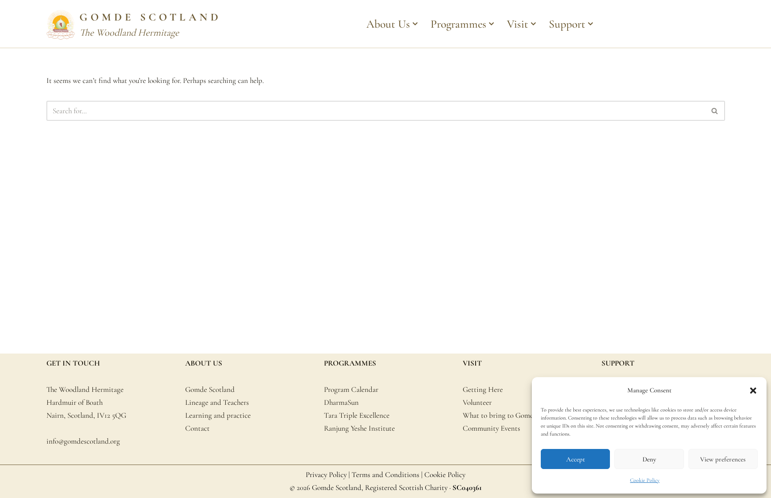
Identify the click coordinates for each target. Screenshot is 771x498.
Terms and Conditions (385, 474)
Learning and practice (218, 415)
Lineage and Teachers (217, 402)
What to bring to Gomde (500, 415)
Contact (197, 428)
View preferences (723, 459)
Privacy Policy (326, 474)
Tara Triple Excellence (357, 415)
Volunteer (477, 402)
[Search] (715, 111)
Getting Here (483, 389)
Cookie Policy (644, 480)
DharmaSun (341, 402)
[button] (753, 390)
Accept (575, 459)
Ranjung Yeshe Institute (359, 428)
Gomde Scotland (210, 389)
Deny (649, 459)
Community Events (491, 428)
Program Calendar (351, 389)
